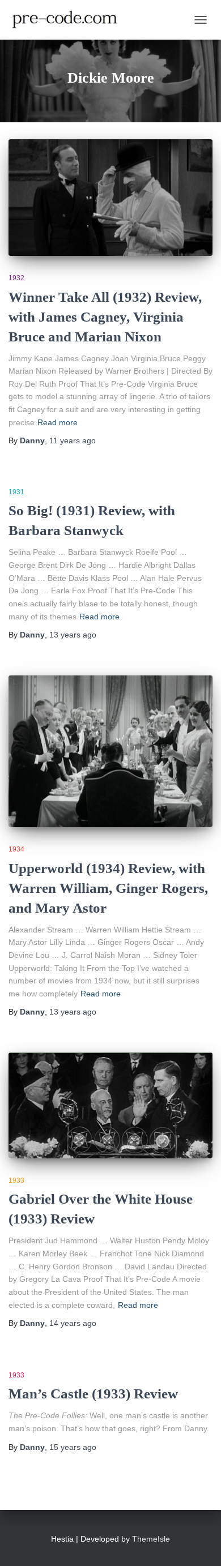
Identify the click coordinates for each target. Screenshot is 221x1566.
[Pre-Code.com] (69, 20)
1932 (16, 278)
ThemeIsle (151, 1538)
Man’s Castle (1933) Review (93, 1393)
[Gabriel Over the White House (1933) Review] (110, 1105)
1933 (16, 1180)
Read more (57, 422)
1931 (16, 492)
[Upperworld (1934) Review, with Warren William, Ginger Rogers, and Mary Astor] (110, 751)
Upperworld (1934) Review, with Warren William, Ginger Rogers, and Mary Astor (108, 888)
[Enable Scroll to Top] (198, 1543)
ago (72, 440)
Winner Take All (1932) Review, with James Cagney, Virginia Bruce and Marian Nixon (105, 316)
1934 (16, 849)
